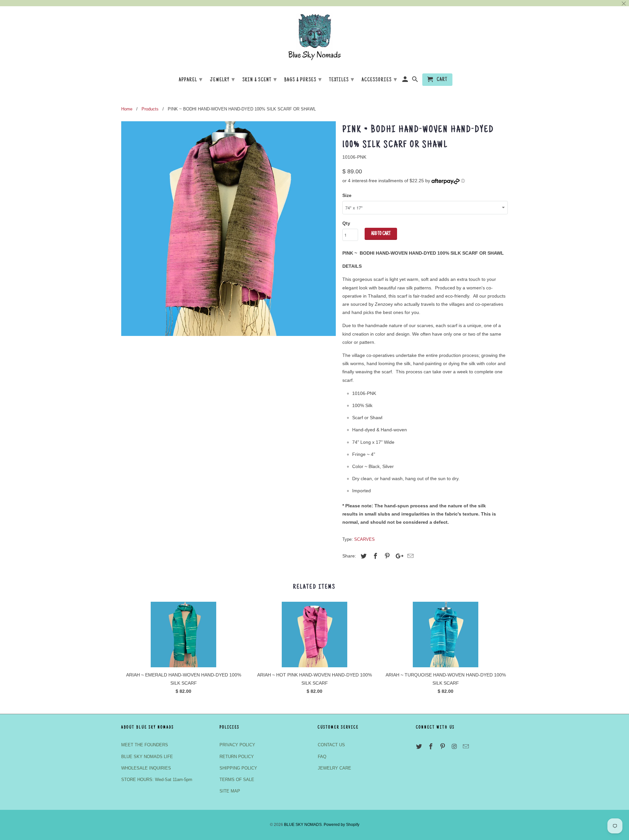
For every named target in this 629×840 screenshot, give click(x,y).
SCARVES (364, 539)
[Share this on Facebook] (374, 556)
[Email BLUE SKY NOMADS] (466, 746)
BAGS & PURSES (303, 80)
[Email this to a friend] (409, 556)
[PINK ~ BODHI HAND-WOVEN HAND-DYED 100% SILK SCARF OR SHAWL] (228, 228)
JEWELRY (222, 80)
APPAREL (191, 80)
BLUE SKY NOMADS (303, 824)
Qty (346, 223)
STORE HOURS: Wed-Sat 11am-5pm (156, 779)
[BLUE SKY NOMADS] (314, 39)
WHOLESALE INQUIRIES (146, 768)
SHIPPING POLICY (238, 768)
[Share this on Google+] (397, 556)
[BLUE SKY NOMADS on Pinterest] (443, 746)
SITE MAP (229, 791)
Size (347, 195)
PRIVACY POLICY (237, 744)
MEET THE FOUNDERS (144, 744)
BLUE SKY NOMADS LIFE (147, 756)
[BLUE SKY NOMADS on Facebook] (431, 746)
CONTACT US (331, 744)
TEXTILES (341, 80)
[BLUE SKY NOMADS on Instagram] (454, 746)
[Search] (415, 81)
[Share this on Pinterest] (386, 556)
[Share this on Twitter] (362, 556)
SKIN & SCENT (259, 80)
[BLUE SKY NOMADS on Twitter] (419, 746)
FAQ (322, 756)
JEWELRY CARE (334, 768)
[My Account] (405, 81)
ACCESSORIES (379, 80)
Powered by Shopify (341, 824)
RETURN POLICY (236, 756)
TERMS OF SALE (236, 779)
